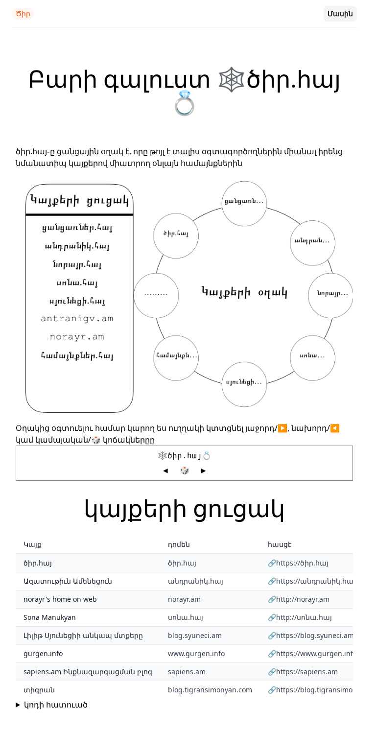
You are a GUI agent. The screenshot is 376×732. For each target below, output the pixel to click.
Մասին (340, 13)
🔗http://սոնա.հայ (300, 617)
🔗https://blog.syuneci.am (311, 635)
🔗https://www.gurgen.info (312, 653)
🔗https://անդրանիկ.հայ (311, 581)
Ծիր (23, 13)
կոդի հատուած (56, 704)
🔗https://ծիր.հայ (298, 562)
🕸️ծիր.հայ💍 (185, 455)
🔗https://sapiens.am (303, 671)
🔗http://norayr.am (298, 599)
